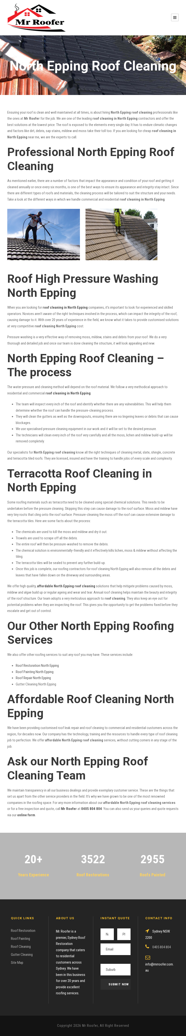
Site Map (17, 962)
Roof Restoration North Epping (37, 665)
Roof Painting (20, 938)
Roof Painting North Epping (35, 672)
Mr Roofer (69, 809)
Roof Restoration (23, 930)
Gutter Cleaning (22, 954)
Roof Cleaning (21, 946)
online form (26, 815)
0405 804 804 (91, 809)
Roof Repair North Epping (33, 678)
